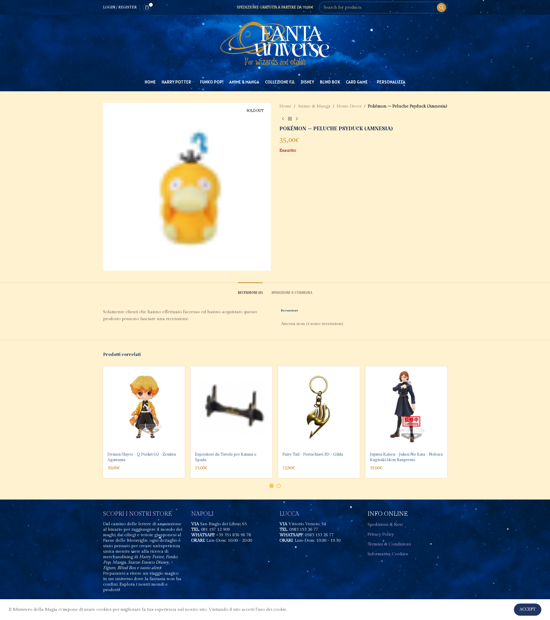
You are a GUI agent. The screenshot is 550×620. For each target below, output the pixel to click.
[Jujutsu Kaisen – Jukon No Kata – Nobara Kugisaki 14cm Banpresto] (406, 407)
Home (285, 106)
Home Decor (349, 106)
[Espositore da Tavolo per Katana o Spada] (231, 407)
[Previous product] (282, 119)
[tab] (250, 291)
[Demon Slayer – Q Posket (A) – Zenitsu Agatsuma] (144, 407)
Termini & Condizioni (389, 544)
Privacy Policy (381, 534)
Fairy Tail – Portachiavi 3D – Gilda (312, 454)
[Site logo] (275, 43)
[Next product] (296, 119)
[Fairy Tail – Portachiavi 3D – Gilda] (319, 407)
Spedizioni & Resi (385, 524)
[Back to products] (289, 119)
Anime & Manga (314, 106)
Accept (528, 609)
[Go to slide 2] (279, 486)
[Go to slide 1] (271, 486)
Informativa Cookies (388, 554)
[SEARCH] (441, 7)
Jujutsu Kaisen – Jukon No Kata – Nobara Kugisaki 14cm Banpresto (406, 457)
